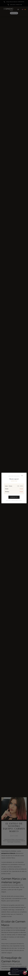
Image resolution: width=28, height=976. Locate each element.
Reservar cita (13, 497)
